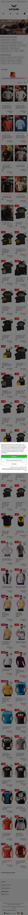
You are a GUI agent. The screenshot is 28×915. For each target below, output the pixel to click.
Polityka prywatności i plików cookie (18, 467)
